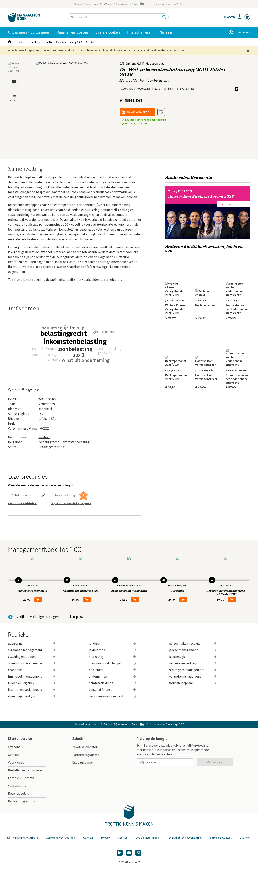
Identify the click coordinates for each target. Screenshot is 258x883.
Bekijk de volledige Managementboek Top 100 (50, 617)
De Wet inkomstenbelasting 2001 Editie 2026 (70, 42)
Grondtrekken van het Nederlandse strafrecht (238, 378)
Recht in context (205, 305)
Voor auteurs (17, 786)
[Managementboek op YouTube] (129, 853)
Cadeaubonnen (83, 762)
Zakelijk (78, 739)
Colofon (88, 837)
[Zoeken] (164, 17)
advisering (15, 643)
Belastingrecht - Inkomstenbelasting (64, 442)
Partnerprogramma (21, 801)
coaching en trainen (22, 657)
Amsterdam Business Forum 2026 (201, 196)
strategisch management (187, 670)
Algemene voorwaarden (60, 837)
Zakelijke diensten (85, 747)
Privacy (105, 837)
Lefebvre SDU (47, 418)
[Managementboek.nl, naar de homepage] (25, 21)
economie (15, 670)
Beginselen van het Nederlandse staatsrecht (237, 309)
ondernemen (98, 676)
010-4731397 (242, 32)
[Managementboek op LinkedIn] (120, 853)
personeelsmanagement (106, 696)
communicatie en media (25, 663)
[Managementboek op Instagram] (138, 853)
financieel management (25, 676)
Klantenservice (20, 739)
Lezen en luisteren (21, 778)
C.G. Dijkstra (128, 63)
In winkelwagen (138, 112)
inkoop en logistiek (21, 683)
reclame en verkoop (183, 663)
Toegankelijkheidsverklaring (184, 837)
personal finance (100, 690)
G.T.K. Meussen (147, 63)
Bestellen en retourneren (26, 770)
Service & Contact (220, 837)
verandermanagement (185, 676)
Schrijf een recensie (25, 495)
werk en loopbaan (181, 683)
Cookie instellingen (147, 837)
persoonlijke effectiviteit (185, 643)
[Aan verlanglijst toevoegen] (161, 112)
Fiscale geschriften (51, 447)
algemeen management (25, 650)
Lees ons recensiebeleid (22, 503)
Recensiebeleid (18, 793)
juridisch (95, 643)
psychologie (177, 657)
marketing (96, 657)
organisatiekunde (101, 683)
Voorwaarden (17, 762)
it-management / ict (22, 696)
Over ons (14, 747)
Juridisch (35, 42)
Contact (13, 755)
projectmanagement (183, 650)
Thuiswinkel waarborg (25, 837)
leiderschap (97, 650)
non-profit (96, 670)
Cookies (122, 837)
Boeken (21, 42)
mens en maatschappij (105, 663)
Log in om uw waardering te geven (71, 503)
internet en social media (25, 690)
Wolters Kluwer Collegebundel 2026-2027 (175, 309)
